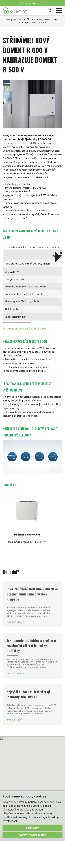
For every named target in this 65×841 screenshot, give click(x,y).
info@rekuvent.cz (34, 3)
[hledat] (49, 10)
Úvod (7, 19)
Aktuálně (17, 19)
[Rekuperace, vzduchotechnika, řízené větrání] (26, 10)
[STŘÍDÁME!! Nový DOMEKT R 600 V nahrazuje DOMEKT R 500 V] (32, 104)
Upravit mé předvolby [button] (32, 834)
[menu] (59, 10)
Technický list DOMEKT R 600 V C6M (24, 328)
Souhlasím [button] (32, 827)
